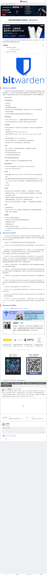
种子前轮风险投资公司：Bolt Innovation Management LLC (7, 346)
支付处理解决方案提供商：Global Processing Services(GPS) (28, 346)
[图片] (43, 433)
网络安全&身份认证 (31, 22)
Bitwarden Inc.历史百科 (15, 49)
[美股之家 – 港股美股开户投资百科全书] (23, 1)
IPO (20, 308)
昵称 (4, 435)
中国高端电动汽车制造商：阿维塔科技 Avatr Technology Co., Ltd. (39, 346)
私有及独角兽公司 (29, 383)
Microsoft (11, 119)
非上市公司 (6, 308)
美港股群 (41, 574)
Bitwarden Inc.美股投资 (11, 51)
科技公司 (6, 4)
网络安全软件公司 (40, 383)
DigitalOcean (30, 121)
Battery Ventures (6, 300)
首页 (3, 4)
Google (4, 237)
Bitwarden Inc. (6, 385)
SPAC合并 (23, 308)
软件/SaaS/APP (12, 4)
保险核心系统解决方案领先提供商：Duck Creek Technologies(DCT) (18, 346)
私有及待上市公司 (24, 22)
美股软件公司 (6, 383)
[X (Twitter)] (14, 332)
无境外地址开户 (29, 574)
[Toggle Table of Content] (41, 45)
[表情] (41, 433)
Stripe (13, 258)
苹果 (23, 245)
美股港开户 (17, 574)
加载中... (4, 410)
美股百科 (9, 389)
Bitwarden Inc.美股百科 (11, 47)
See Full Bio (34, 330)
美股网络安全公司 (17, 383)
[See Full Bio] (37, 330)
